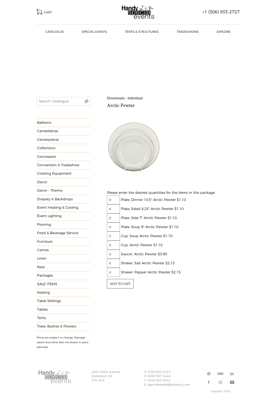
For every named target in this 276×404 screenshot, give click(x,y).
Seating (43, 292)
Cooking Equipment (54, 173)
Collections (46, 148)
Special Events (94, 32)
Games (43, 250)
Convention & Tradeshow (58, 165)
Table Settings (49, 301)
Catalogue (54, 32)
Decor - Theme (49, 190)
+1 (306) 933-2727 (221, 11)
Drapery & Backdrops (55, 199)
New (41, 267)
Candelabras (47, 131)
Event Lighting (49, 216)
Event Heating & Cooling (57, 207)
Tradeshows (188, 32)
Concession (46, 157)
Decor (42, 182)
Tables (42, 309)
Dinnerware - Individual (125, 98)
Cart (47, 12)
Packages (45, 275)
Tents (41, 318)
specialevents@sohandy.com (169, 385)
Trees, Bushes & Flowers (56, 326)
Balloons (44, 123)
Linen (41, 258)
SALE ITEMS (47, 284)
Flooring (44, 224)
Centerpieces (48, 140)
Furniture (44, 242)
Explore (224, 32)
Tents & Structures (142, 32)
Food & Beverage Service (57, 233)
